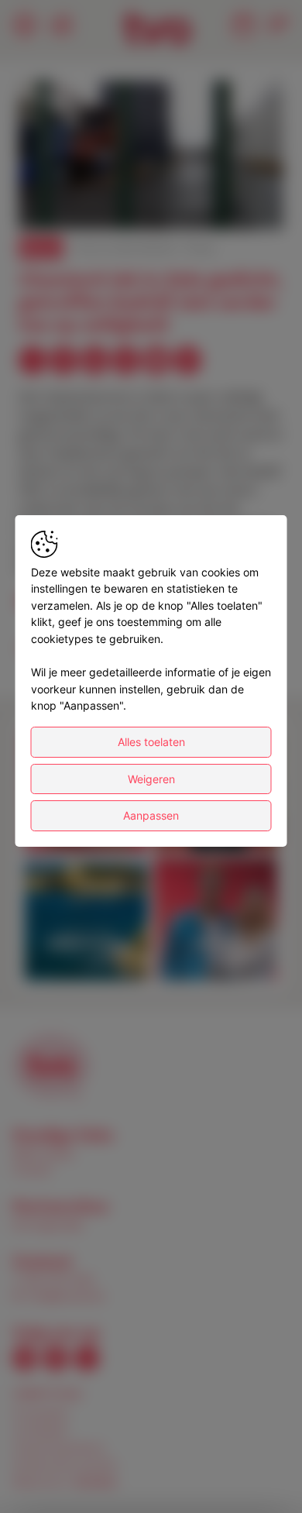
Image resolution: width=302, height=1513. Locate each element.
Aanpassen (151, 815)
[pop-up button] (233, 204)
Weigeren (151, 779)
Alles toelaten (151, 741)
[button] (153, 157)
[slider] (151, 180)
